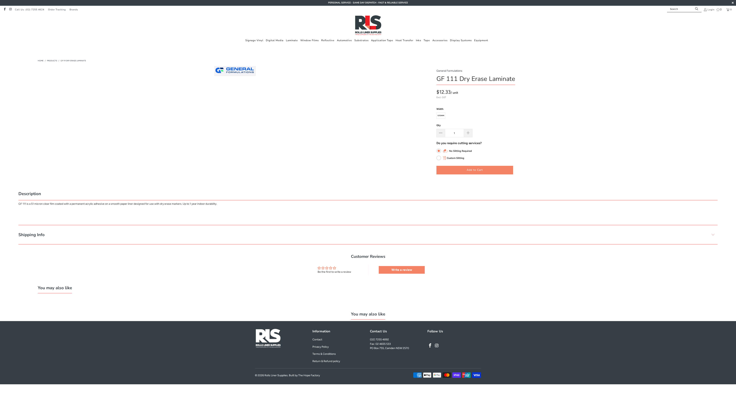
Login (711, 9)
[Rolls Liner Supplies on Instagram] (10, 9)
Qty (438, 125)
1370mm (440, 115)
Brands (74, 9)
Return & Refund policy (326, 361)
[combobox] (684, 9)
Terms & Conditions (324, 354)
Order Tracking (57, 9)
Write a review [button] (401, 270)
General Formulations (449, 70)
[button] (254, 40)
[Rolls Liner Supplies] (368, 25)
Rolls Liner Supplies (276, 375)
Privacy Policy (320, 346)
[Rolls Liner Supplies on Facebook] (4, 9)
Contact (317, 339)
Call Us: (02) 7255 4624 (29, 9)
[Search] (697, 9)
